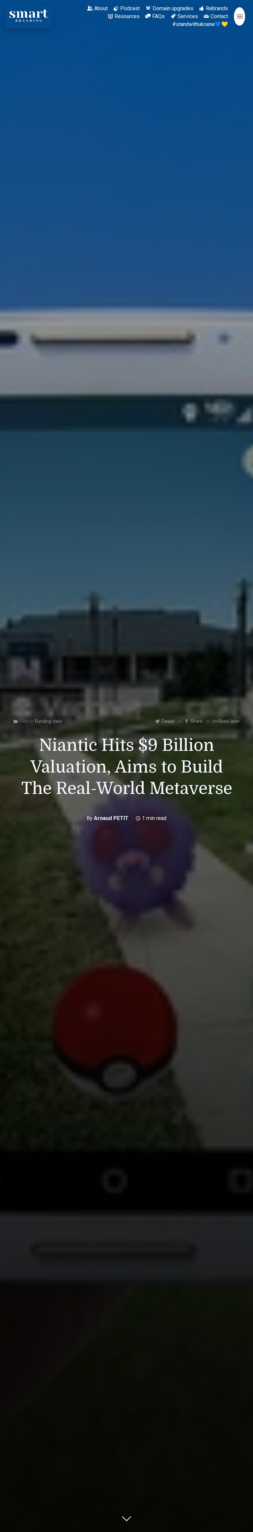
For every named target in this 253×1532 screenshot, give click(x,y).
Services (188, 16)
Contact (219, 16)
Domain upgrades (173, 8)
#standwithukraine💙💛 (200, 24)
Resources (127, 16)
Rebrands (217, 8)
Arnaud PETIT (111, 818)
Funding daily (48, 721)
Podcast (130, 8)
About (101, 8)
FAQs (158, 16)
